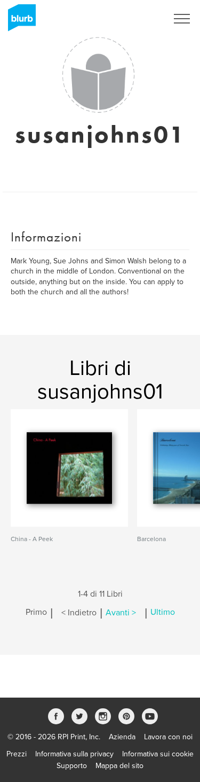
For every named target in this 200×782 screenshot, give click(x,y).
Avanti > (121, 612)
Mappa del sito (119, 765)
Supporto (72, 765)
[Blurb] (19, 21)
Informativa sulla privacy (74, 753)
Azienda (122, 736)
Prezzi (16, 753)
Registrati (138, 18)
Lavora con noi (168, 736)
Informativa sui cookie (158, 753)
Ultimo (162, 612)
